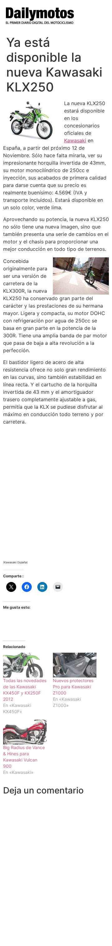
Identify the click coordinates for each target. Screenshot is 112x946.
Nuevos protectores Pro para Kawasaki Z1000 (73, 686)
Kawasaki (75, 140)
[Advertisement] (56, 486)
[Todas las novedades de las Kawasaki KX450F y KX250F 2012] (25, 665)
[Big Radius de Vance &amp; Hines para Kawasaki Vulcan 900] (25, 732)
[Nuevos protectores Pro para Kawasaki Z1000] (74, 665)
